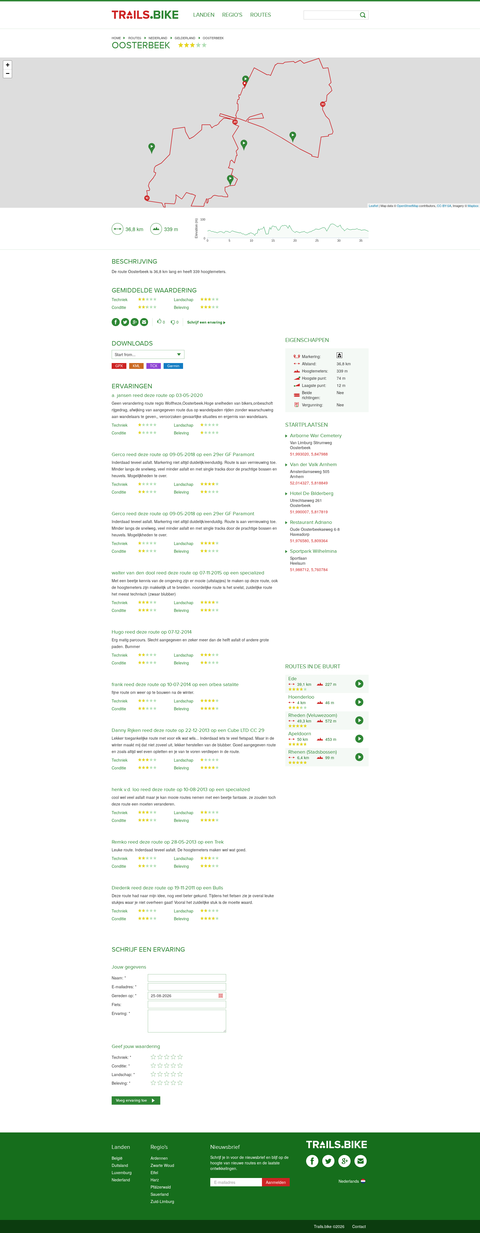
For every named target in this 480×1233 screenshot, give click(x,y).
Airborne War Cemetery (316, 436)
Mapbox (473, 205)
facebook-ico (116, 322)
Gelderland (185, 38)
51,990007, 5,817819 (309, 511)
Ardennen (159, 1158)
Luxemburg (122, 1172)
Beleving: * (121, 1083)
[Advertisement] (240, 162)
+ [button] (7, 64)
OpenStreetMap (407, 205)
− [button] (7, 73)
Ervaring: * (121, 1013)
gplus (344, 1161)
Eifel (154, 1172)
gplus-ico (135, 322)
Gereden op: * (124, 995)
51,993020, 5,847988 (309, 454)
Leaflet (373, 205)
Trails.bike (145, 15)
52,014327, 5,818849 (309, 483)
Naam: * (119, 978)
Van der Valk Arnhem (313, 464)
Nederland (158, 38)
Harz (155, 1179)
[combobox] (148, 354)
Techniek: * (121, 1057)
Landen (203, 15)
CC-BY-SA (444, 205)
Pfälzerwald (161, 1187)
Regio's (232, 15)
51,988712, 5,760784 (309, 569)
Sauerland (160, 1194)
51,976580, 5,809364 (309, 540)
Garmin (173, 366)
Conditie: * (121, 1066)
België (117, 1158)
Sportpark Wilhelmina (313, 551)
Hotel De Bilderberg (311, 493)
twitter (328, 1161)
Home (116, 38)
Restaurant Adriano (311, 522)
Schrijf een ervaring (204, 322)
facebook (312, 1161)
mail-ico (144, 322)
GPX (119, 366)
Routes (260, 15)
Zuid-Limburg (162, 1201)
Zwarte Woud (162, 1165)
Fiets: (116, 1004)
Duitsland (120, 1165)
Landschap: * (123, 1074)
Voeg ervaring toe (131, 1100)
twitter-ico (125, 322)
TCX (153, 366)
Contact (359, 1226)
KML (136, 366)
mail (360, 1161)
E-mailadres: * (124, 986)
